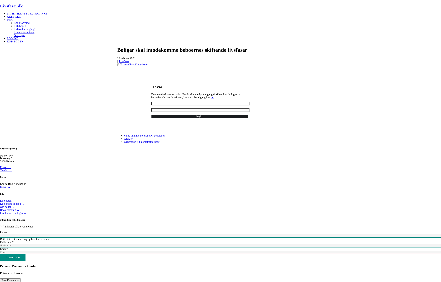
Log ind (12, 38)
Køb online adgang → (12, 203)
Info (10, 19)
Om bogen (19, 35)
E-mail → (5, 167)
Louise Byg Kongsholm (134, 64)
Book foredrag (22, 22)
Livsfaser (124, 61)
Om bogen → (7, 206)
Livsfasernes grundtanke (27, 13)
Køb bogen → (8, 200)
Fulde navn (7, 242)
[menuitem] (224, 13)
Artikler (14, 16)
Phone (3, 232)
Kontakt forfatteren (24, 32)
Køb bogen (20, 26)
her (212, 97)
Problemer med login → (13, 213)
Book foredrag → (9, 209)
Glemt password (158, 129)
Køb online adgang (24, 29)
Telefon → (6, 170)
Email (4, 248)
